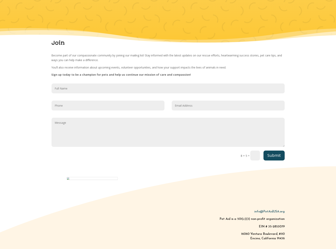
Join (251, 25)
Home (162, 25)
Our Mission (272, 25)
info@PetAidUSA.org (269, 211)
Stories (202, 25)
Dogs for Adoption (219, 12)
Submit (274, 155)
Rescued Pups (228, 25)
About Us (182, 25)
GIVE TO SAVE (263, 12)
